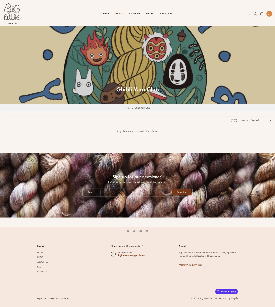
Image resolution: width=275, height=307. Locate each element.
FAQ (39, 266)
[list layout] (232, 120)
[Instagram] (128, 231)
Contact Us (42, 271)
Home (127, 107)
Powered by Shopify (228, 298)
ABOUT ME (42, 261)
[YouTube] (141, 231)
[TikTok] (134, 231)
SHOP (40, 257)
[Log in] (255, 13)
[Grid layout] (235, 120)
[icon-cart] (261, 14)
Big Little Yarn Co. (208, 298)
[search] (249, 14)
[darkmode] (269, 14)
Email (90, 192)
